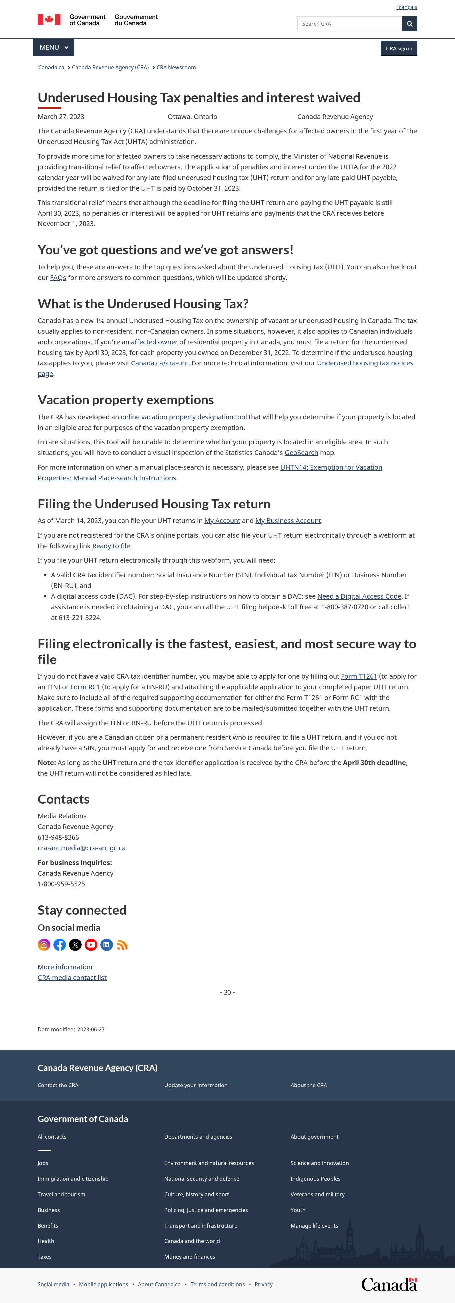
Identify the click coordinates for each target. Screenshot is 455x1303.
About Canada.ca (159, 1284)
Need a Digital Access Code (359, 596)
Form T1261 (359, 676)
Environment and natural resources (209, 1163)
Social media (53, 1284)
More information (65, 966)
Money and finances (189, 1256)
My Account (222, 520)
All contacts (52, 1136)
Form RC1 (85, 686)
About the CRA (309, 1085)
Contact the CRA (58, 1085)
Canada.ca (51, 67)
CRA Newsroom (176, 67)
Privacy (264, 1284)
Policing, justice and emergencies (206, 1210)
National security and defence (201, 1178)
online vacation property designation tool (184, 416)
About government (315, 1136)
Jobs (43, 1163)
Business (49, 1210)
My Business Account (288, 520)
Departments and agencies (198, 1136)
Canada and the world (192, 1241)
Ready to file (111, 545)
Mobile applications (103, 1284)
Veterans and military (318, 1194)
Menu (50, 47)
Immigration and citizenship (73, 1178)
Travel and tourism (61, 1194)
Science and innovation (320, 1163)
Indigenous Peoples (316, 1178)
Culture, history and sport (196, 1194)
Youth (298, 1210)
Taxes (45, 1256)
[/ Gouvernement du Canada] (98, 20)
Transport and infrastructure (200, 1225)
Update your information (196, 1085)
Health (46, 1241)
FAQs (58, 277)
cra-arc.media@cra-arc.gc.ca (82, 847)
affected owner (154, 341)
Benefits (48, 1225)
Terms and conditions (218, 1284)
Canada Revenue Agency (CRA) (110, 67)
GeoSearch (301, 452)
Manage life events (314, 1225)
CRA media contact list (72, 977)
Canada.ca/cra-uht (159, 363)
